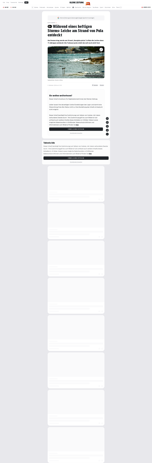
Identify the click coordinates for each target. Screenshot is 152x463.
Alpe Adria (51, 22)
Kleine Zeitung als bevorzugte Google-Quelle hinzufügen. (77, 18)
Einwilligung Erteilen (76, 129)
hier (77, 125)
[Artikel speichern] (107, 126)
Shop (7, 2)
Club (4, 2)
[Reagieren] (107, 118)
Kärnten (96, 85)
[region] (76, 7)
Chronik (102, 85)
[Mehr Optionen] (107, 134)
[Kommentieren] (107, 122)
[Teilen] (107, 130)
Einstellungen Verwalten (76, 133)
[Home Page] (77, 2)
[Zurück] (32, 7)
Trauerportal (13, 2)
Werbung (20, 2)
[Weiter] (121, 7)
